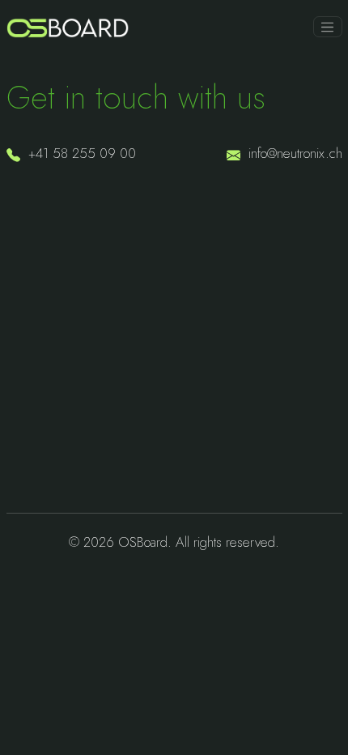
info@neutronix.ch (295, 153)
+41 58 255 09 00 (82, 153)
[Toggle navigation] (327, 26)
